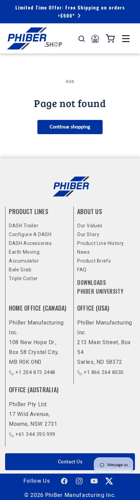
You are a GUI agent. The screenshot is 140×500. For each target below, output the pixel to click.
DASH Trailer (23, 225)
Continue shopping (70, 127)
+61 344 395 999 (35, 434)
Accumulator (24, 261)
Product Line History (100, 243)
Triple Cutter (23, 278)
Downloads (91, 282)
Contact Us (70, 461)
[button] (125, 38)
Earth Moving (24, 252)
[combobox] (81, 39)
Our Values (90, 225)
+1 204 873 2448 (35, 372)
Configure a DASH (30, 234)
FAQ (82, 269)
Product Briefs (94, 261)
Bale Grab (20, 269)
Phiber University (100, 291)
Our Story (88, 234)
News (83, 252)
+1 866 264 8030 (104, 372)
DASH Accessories (30, 243)
